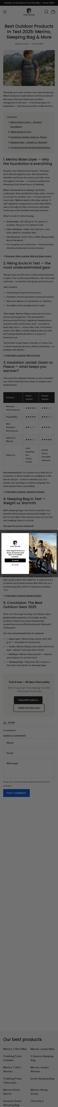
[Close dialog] (54, 535)
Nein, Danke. (15, 565)
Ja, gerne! (15, 560)
